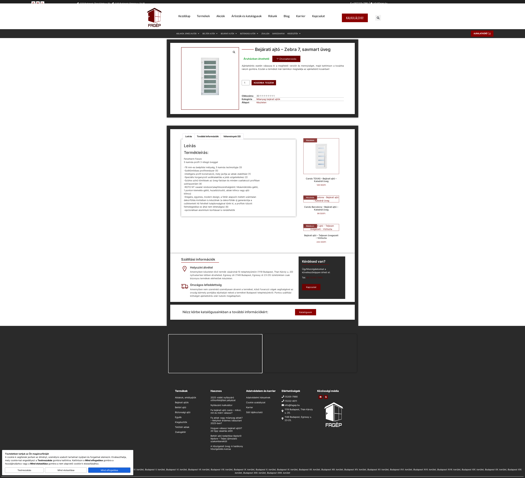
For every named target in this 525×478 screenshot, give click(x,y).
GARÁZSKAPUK (278, 33)
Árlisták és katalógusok (246, 16)
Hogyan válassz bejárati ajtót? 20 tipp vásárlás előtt (226, 429)
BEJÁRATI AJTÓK (227, 33)
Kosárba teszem (264, 82)
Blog (286, 16)
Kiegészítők (181, 422)
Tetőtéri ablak (182, 427)
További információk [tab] (208, 136)
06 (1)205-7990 (314, 277)
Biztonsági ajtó (182, 412)
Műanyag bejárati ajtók (268, 99)
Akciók (220, 16)
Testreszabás (24, 470)
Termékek (203, 16)
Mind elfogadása (109, 470)
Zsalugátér (180, 432)
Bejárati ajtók (182, 402)
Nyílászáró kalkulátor (221, 405)
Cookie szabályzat (255, 402)
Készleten (261, 102)
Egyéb (178, 417)
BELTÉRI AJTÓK (208, 33)
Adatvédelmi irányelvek (258, 397)
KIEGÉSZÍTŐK (292, 33)
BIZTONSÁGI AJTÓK (248, 33)
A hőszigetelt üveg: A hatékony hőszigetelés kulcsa (227, 447)
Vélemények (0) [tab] (232, 136)
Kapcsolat (318, 16)
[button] (378, 18)
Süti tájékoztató (254, 412)
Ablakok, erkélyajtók (185, 397)
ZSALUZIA (265, 33)
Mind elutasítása (66, 470)
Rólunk (272, 16)
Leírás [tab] (188, 136)
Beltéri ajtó (180, 407)
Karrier (300, 16)
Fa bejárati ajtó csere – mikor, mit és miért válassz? (226, 411)
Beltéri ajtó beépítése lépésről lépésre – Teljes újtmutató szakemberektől (226, 438)
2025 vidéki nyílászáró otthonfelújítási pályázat (223, 399)
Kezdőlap (184, 16)
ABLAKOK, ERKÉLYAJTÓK (186, 33)
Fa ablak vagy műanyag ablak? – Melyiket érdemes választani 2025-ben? (227, 420)
